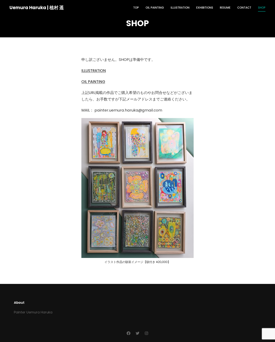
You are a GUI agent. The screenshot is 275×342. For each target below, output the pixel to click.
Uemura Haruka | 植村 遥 (37, 7)
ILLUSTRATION (93, 70)
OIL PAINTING (93, 81)
